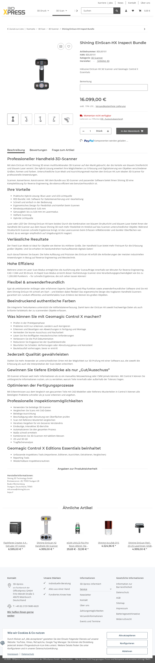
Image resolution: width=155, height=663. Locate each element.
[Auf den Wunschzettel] (68, 46)
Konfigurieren (127, 643)
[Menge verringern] (83, 131)
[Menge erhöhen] (108, 131)
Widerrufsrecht (124, 619)
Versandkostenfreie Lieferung (111, 106)
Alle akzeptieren (127, 635)
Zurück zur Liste (16, 29)
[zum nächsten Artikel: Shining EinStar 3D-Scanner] (145, 29)
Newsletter (85, 594)
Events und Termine (90, 621)
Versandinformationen (91, 616)
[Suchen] (116, 10)
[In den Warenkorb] (9, 39)
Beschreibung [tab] (16, 150)
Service (83, 589)
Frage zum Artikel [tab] (63, 150)
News (120, 2)
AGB (118, 597)
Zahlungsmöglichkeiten (92, 610)
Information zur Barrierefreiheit (124, 585)
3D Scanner (97, 57)
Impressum (12, 654)
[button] (126, 10)
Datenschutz (27, 654)
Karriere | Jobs (105, 2)
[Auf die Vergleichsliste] (61, 46)
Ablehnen (127, 651)
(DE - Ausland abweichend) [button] (111, 119)
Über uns (145, 2)
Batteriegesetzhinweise (128, 613)
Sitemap (120, 603)
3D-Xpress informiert (90, 583)
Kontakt (132, 2)
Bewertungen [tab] (38, 150)
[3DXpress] (14, 11)
